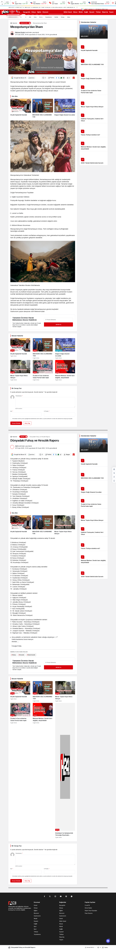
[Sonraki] (2, 4)
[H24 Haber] (5, 12)
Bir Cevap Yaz (16, 388)
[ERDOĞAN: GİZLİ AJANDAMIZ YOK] (42, 108)
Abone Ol (58, 324)
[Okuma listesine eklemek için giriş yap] (73, 77)
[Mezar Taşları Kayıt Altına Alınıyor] (20, 370)
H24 (23, 16)
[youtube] (61, 896)
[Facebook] (44, 896)
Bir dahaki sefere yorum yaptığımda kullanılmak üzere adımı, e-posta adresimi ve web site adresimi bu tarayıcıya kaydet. (43, 418)
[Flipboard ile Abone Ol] (31, 77)
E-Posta (46, 411)
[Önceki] (2, 1)
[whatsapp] (72, 896)
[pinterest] (66, 896)
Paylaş (106, 947)
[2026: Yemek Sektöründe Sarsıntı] (94, 158)
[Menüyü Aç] (12, 12)
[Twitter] (50, 896)
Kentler (56, 17)
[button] (32, 16)
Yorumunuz (19, 395)
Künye (62, 17)
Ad (11, 411)
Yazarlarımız (48, 17)
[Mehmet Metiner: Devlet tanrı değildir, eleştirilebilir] (65, 370)
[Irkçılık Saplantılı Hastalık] (20, 108)
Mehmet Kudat (20, 32)
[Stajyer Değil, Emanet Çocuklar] (64, 108)
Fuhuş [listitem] (14, 655)
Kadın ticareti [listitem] (31, 655)
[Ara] (28, 16)
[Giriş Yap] (37, 16)
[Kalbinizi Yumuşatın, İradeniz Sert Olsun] (94, 116)
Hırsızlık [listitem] (21, 655)
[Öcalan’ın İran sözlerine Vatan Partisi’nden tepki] (43, 370)
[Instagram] (55, 896)
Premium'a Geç (14, 16)
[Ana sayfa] (19, 11)
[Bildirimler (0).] (114, 481)
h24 (16, 446)
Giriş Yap (27, 423)
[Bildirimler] (41, 16)
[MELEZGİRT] (94, 32)
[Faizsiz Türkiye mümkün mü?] (94, 130)
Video (68, 17)
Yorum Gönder (16, 423)
